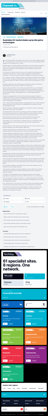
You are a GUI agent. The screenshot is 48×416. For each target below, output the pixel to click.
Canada (9, 388)
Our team (27, 403)
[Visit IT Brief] (8, 348)
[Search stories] (44, 395)
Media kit (11, 323)
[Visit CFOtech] (8, 312)
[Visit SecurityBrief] (32, 348)
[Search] (45, 13)
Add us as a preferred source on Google (36, 206)
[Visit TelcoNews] (8, 367)
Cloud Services (11, 12)
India (14, 388)
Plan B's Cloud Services (24, 414)
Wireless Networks (11, 37)
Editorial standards (40, 400)
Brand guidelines (6, 400)
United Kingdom (32, 388)
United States (40, 388)
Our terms (38, 403)
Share (6, 206)
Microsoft (23, 12)
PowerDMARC (41, 414)
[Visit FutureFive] (32, 330)
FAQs (4, 403)
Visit (4, 323)
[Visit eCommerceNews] (8, 330)
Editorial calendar (28, 400)
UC (4, 37)
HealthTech (20, 37)
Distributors (17, 12)
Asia (4, 388)
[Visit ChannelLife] (32, 312)
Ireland (18, 388)
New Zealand (24, 388)
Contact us (16, 400)
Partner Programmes (5, 14)
